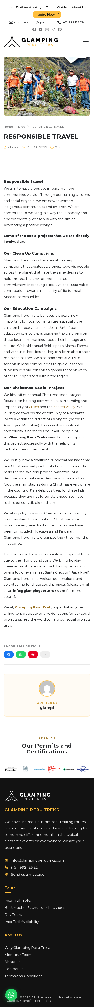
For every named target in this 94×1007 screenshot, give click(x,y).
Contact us (14, 969)
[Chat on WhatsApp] (11, 995)
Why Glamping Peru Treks (27, 947)
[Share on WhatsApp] (21, 654)
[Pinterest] (60, 29)
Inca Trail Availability (25, 7)
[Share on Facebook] (9, 654)
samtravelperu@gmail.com (34, 22)
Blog (21, 126)
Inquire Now (45, 14)
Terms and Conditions (23, 976)
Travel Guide (56, 7)
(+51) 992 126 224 (73, 22)
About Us (79, 7)
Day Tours (13, 914)
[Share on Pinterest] (33, 654)
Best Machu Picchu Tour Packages (35, 907)
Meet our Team (18, 955)
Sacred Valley (64, 407)
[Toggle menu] (85, 41)
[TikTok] (53, 29)
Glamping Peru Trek (33, 607)
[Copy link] (45, 654)
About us (12, 962)
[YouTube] (40, 29)
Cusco (34, 407)
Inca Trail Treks (18, 900)
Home (8, 126)
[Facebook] (34, 29)
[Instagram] (47, 29)
